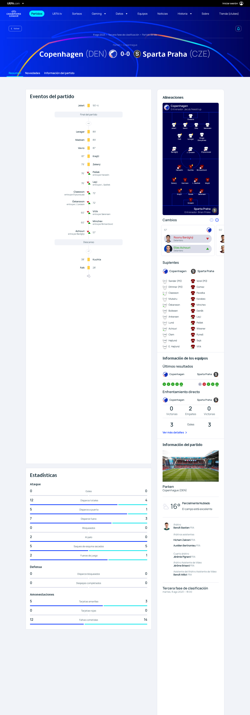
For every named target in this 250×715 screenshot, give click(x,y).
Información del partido (59, 73)
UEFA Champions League (14, 13)
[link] (37, 13)
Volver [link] (17, 28)
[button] (99, 13)
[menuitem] (37, 13)
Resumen (15, 73)
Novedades (32, 73)
